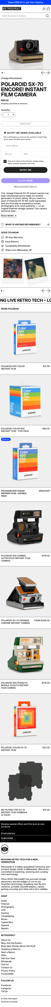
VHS (3, 910)
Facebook (6, 985)
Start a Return (8, 952)
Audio (4, 901)
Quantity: (5, 110)
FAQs (3, 955)
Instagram (6, 988)
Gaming (5, 913)
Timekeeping (7, 916)
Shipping (4, 104)
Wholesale (6, 961)
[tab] (2, 72)
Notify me (25, 170)
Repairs (5, 928)
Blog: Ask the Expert (11, 943)
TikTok (4, 991)
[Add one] (13, 115)
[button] (48, 8)
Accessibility (7, 974)
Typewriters (7, 922)
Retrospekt (12, 999)
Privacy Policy (8, 970)
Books (4, 919)
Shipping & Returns (11, 949)
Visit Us (5, 964)
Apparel (5, 925)
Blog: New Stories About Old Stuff (18, 946)
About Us (6, 940)
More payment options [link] (25, 186)
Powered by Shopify (9, 1002)
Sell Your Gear (8, 958)
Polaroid (5, 904)
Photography (7, 907)
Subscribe (7, 838)
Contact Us (6, 967)
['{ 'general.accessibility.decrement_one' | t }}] (3, 115)
